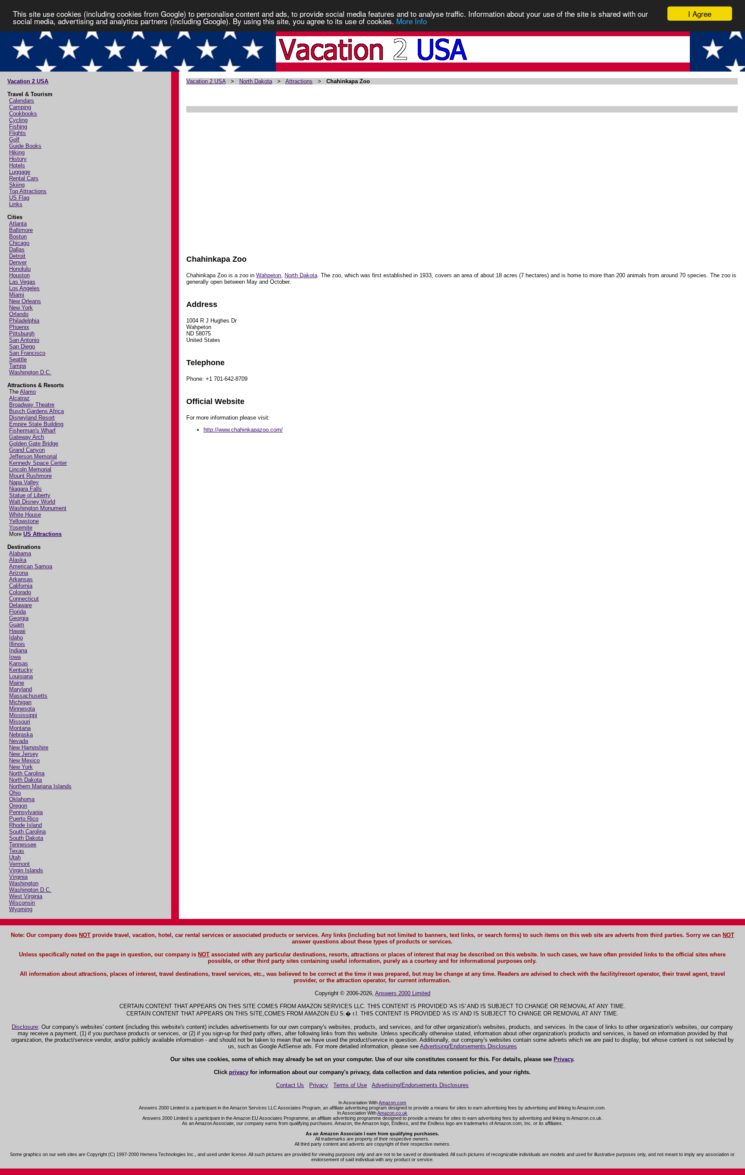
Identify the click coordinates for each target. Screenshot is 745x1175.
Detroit (17, 256)
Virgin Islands (26, 870)
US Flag (19, 197)
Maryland (20, 689)
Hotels (17, 165)
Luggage (19, 172)
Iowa (15, 657)
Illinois (17, 644)
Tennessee (22, 844)
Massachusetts (28, 695)
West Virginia (25, 896)
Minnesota (22, 708)
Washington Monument (37, 508)
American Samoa (30, 566)
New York (21, 307)
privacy (238, 1072)
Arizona (18, 573)
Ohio (15, 793)
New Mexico (24, 760)
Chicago (19, 243)
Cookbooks (23, 113)
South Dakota (26, 838)
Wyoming (20, 909)
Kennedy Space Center (38, 463)
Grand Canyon (27, 450)
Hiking (17, 152)
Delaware (20, 605)
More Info (411, 21)
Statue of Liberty (29, 495)
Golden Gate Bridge (33, 443)
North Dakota (25, 780)
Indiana (18, 650)
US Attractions (42, 534)
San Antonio (24, 340)
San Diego (22, 346)
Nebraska (21, 734)
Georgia (18, 618)
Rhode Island (25, 825)
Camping (20, 107)
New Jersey (23, 754)
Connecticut (24, 598)
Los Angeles (24, 288)
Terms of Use (350, 1085)
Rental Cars (23, 178)
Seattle (18, 359)
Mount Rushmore (30, 476)
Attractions (299, 81)
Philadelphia (24, 320)
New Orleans (25, 301)
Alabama (20, 553)
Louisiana (21, 676)
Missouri (19, 721)
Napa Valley (24, 482)
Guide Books (25, 146)
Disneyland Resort (32, 417)
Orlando (18, 314)
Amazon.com (392, 1102)
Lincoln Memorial (30, 469)
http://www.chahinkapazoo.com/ (243, 429)
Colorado (20, 592)
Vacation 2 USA (27, 81)
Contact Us (290, 1085)
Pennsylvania (26, 812)
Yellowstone (24, 521)
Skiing (17, 185)
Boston (18, 236)
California (20, 586)
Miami (16, 294)
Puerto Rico (23, 818)
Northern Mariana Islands (40, 786)
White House (25, 514)
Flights (17, 133)
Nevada (18, 741)
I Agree (699, 13)
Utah (15, 857)
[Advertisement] (445, 179)
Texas (16, 851)
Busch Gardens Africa (36, 411)
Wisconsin (22, 902)
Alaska (17, 560)
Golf (14, 139)
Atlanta (18, 223)
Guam (16, 624)
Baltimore (21, 230)
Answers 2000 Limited (402, 993)
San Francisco (27, 353)
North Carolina (26, 773)
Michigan (20, 702)
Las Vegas (22, 282)
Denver (18, 262)
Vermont (19, 864)
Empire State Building (36, 424)
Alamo (28, 392)
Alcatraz (19, 398)
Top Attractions (28, 191)
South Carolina (27, 831)
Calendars (21, 100)
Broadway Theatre (31, 404)
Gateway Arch (26, 437)
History (18, 159)
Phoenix (19, 327)
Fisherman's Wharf (32, 430)
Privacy (563, 1059)
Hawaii (17, 631)
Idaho (16, 637)
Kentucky (21, 670)
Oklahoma (21, 799)
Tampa (17, 366)
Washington (23, 883)
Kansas (18, 663)
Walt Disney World (32, 501)
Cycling (18, 120)
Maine (16, 683)
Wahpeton (268, 275)
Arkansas (21, 579)
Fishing (18, 126)
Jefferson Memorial (33, 456)
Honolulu (20, 269)
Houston (19, 275)
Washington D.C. (30, 372)
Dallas (17, 249)
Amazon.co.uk (392, 1112)
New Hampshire (28, 747)
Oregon (18, 805)
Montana (20, 728)
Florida (17, 611)
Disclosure (25, 1027)
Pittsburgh (21, 333)
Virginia (18, 877)
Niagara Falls (25, 489)
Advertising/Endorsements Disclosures (468, 1046)
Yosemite (20, 527)
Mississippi (23, 715)
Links (15, 204)
